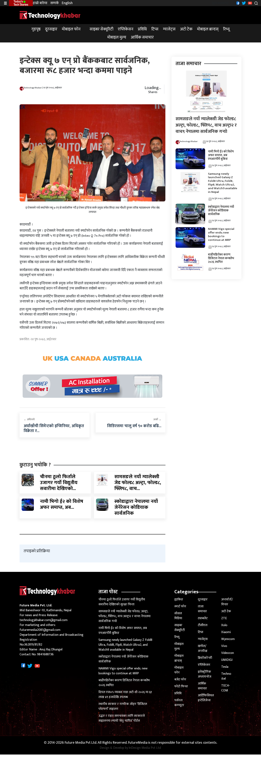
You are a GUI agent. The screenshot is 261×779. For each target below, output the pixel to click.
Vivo (224, 646)
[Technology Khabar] (50, 15)
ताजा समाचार (202, 609)
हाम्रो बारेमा (40, 3)
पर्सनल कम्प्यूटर (179, 703)
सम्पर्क (54, 3)
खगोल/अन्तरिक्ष (202, 648)
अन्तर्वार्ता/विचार (227, 602)
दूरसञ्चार (51, 29)
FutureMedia (137, 743)
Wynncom (228, 639)
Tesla (224, 667)
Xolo (224, 625)
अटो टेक (186, 29)
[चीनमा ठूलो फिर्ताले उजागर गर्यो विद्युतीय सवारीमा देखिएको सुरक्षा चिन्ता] (28, 480)
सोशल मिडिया (178, 616)
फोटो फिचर (181, 686)
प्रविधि (142, 29)
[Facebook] (237, 3)
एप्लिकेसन (125, 29)
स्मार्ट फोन (180, 606)
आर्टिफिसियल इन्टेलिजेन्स (206, 698)
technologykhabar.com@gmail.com (43, 620)
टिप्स (154, 29)
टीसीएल (202, 625)
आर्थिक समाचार (142, 37)
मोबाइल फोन (71, 29)
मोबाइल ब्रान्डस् (208, 29)
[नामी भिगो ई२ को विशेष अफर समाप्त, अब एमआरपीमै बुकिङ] (28, 504)
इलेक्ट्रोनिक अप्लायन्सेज (204, 674)
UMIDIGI (226, 660)
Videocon (227, 653)
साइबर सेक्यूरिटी (101, 29)
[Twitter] (243, 3)
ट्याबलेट (203, 618)
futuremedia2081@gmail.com (40, 630)
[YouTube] (249, 3)
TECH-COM (225, 688)
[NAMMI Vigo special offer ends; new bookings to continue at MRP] (190, 237)
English (67, 3)
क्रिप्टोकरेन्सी (205, 658)
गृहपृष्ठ (36, 29)
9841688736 (45, 654)
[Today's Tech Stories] (21, 3)
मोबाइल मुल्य (116, 37)
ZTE (224, 618)
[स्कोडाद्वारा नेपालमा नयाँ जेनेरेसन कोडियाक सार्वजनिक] (102, 504)
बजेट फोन (180, 679)
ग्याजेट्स (169, 29)
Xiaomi (226, 632)
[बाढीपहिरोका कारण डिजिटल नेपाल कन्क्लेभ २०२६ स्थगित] (190, 261)
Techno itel (226, 676)
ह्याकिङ (178, 599)
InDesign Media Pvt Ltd (145, 748)
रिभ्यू (226, 29)
